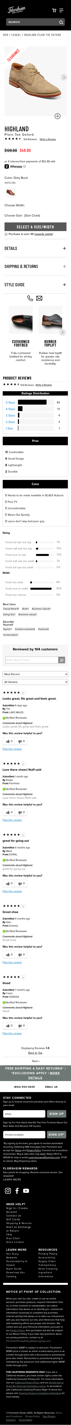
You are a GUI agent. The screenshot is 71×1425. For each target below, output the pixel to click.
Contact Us (13, 1215)
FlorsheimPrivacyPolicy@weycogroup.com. (28, 1341)
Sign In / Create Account (17, 1210)
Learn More (12, 1179)
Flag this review (12, 749)
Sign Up (56, 1113)
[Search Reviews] (61, 660)
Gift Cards (13, 1219)
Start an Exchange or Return (18, 1228)
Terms (18, 1150)
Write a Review (48, 139)
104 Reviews (30, 139)
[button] (64, 77)
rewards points (43, 234)
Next (36, 1061)
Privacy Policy (34, 1150)
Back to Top (35, 1053)
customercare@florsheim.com (44, 1157)
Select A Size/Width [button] (35, 226)
